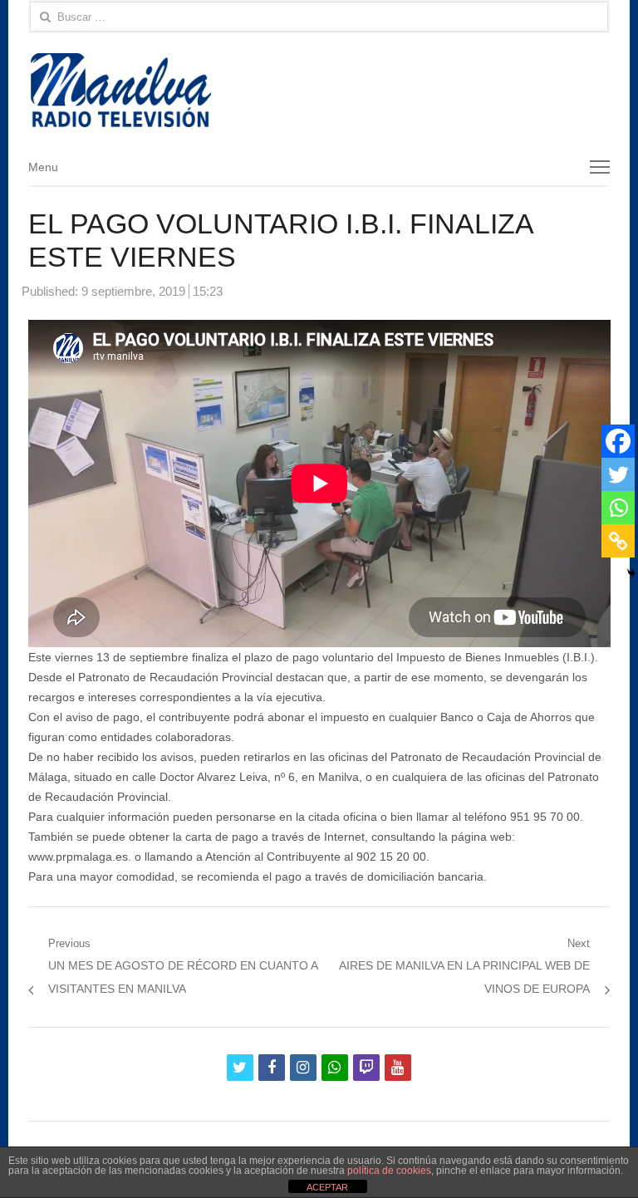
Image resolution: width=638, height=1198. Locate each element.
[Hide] (631, 573)
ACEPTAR (327, 1187)
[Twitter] (618, 474)
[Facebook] (618, 441)
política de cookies (389, 1170)
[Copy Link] (618, 540)
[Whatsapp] (618, 507)
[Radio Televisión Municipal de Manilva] (319, 90)
